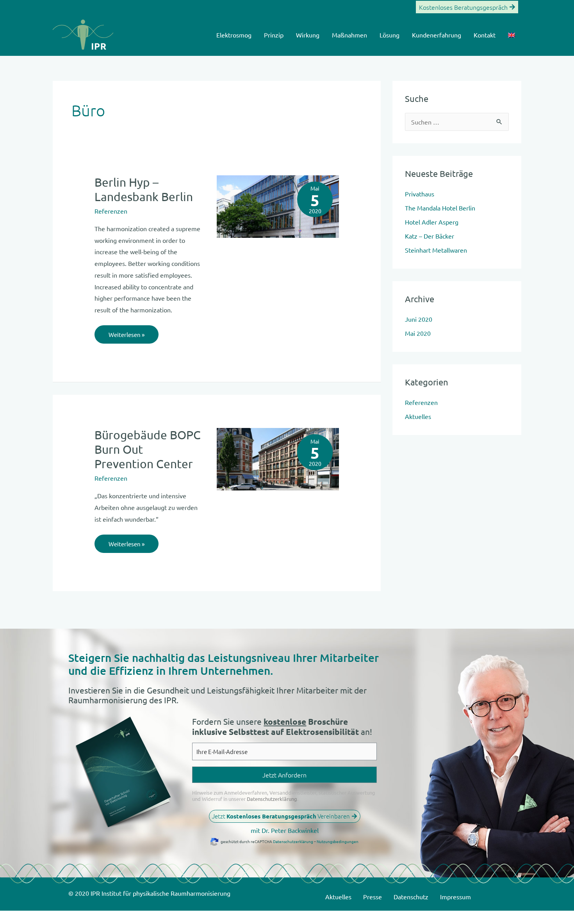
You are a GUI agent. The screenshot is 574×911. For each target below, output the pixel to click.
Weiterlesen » (126, 331)
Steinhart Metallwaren (436, 250)
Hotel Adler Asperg (431, 222)
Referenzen (110, 211)
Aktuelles (418, 416)
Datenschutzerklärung (272, 798)
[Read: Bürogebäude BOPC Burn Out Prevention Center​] (278, 458)
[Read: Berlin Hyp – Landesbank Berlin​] (278, 205)
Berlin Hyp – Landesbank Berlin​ (143, 189)
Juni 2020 (418, 319)
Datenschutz (411, 896)
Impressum (455, 896)
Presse (372, 896)
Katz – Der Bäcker (429, 236)
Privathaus (419, 194)
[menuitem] (511, 34)
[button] (467, 7)
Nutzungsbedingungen (337, 841)
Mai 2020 (418, 333)
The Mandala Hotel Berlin (440, 208)
